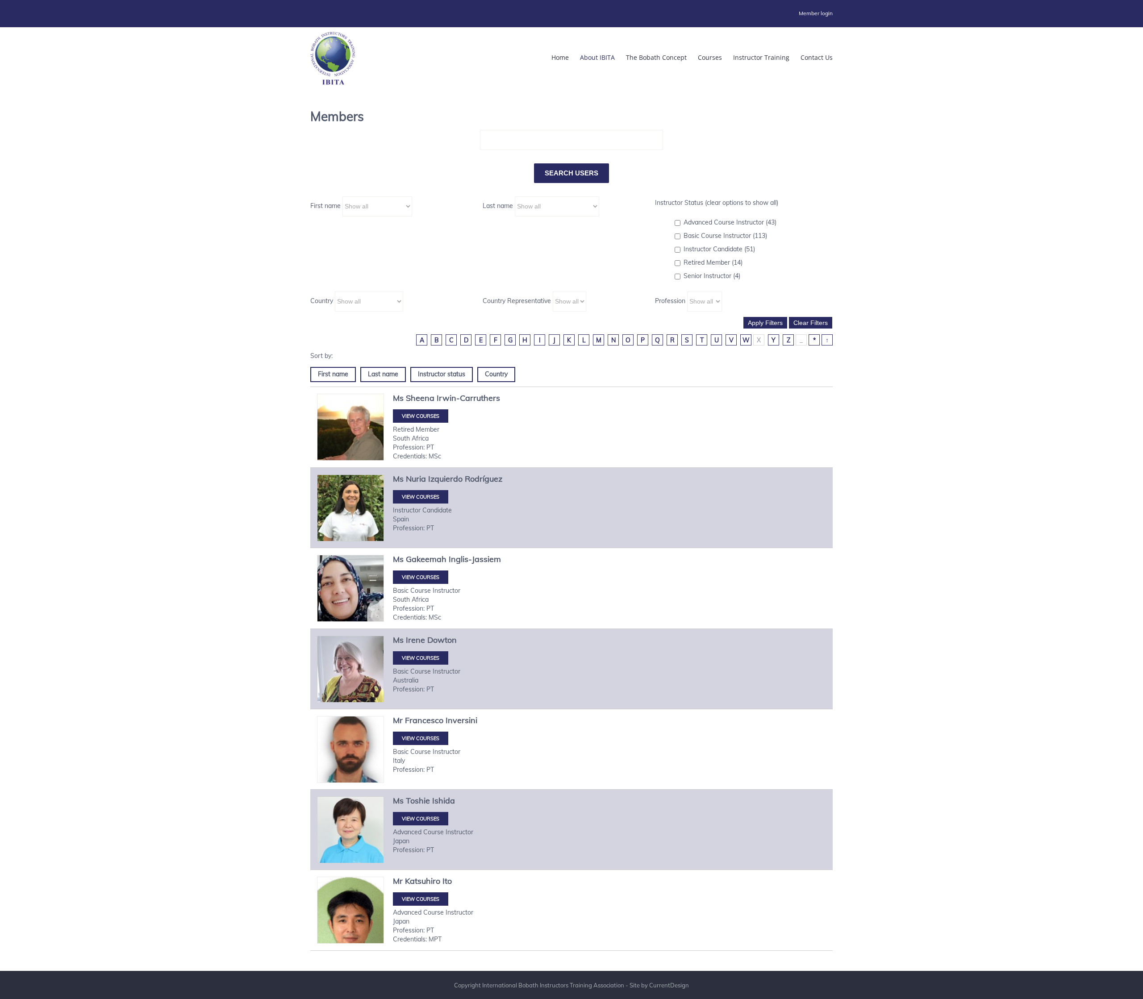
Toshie (418, 800)
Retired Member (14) (713, 262)
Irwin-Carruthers (468, 398)
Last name (498, 206)
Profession (670, 301)
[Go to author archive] (350, 427)
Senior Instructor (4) (712, 276)
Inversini (461, 720)
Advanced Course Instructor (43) (730, 222)
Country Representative (517, 301)
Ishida (443, 800)
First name (325, 206)
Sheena (420, 398)
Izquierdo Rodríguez (465, 479)
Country (321, 301)
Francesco (424, 720)
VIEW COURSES (420, 416)
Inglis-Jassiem (475, 559)
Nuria (416, 479)
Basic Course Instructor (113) (725, 236)
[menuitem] (815, 13)
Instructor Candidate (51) (719, 249)
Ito (447, 881)
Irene (415, 640)
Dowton (442, 640)
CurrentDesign (669, 985)
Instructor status (441, 374)
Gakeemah (426, 559)
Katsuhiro (422, 881)
